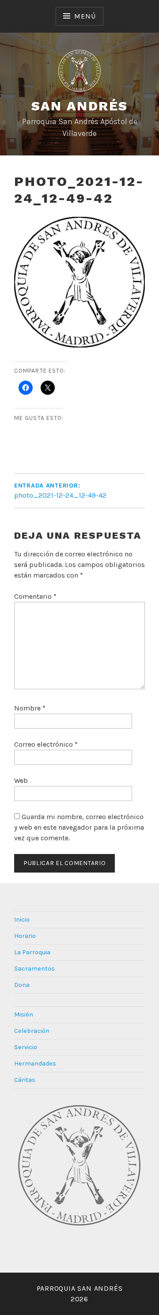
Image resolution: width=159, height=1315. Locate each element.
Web (21, 780)
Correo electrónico (46, 744)
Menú (84, 16)
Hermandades (35, 1063)
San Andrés (79, 105)
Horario (25, 936)
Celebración (31, 1031)
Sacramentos (34, 968)
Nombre (29, 708)
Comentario (35, 596)
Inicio (22, 919)
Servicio (25, 1047)
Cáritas (24, 1080)
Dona (22, 985)
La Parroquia (32, 952)
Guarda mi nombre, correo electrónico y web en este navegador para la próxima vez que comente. (79, 827)
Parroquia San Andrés (80, 1288)
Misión (23, 1014)
